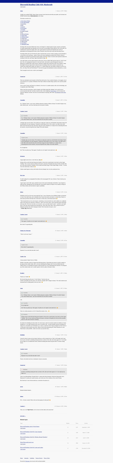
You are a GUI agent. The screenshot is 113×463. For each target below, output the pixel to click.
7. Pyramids (22, 29)
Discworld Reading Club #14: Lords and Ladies (31, 447)
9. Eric (21, 32)
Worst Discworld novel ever (27, 442)
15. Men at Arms (23, 41)
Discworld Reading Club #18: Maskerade (36, 5)
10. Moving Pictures (24, 34)
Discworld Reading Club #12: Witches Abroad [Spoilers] (33, 437)
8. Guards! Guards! (24, 31)
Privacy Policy (47, 458)
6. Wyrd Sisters (23, 28)
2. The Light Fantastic (24, 22)
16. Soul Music (23, 42)
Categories (26, 458)
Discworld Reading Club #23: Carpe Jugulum (31, 431)
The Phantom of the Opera (60, 92)
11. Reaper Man (23, 35)
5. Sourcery (22, 26)
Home (21, 458)
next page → (23, 416)
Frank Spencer (53, 90)
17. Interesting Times (24, 44)
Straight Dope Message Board (7, 1)
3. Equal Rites (23, 23)
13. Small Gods (23, 38)
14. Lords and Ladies (24, 39)
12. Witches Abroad (24, 37)
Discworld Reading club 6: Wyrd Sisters (29, 426)
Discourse (27, 461)
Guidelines (32, 458)
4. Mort (21, 25)
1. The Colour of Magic (25, 21)
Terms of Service (39, 458)
